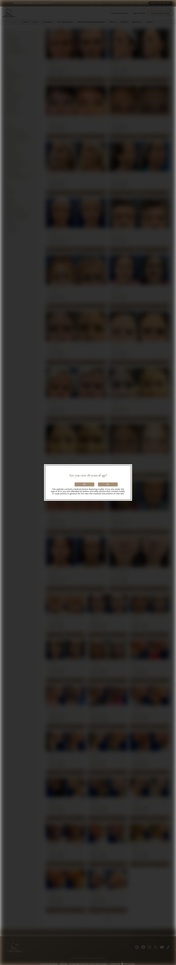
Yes (84, 484)
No (108, 484)
